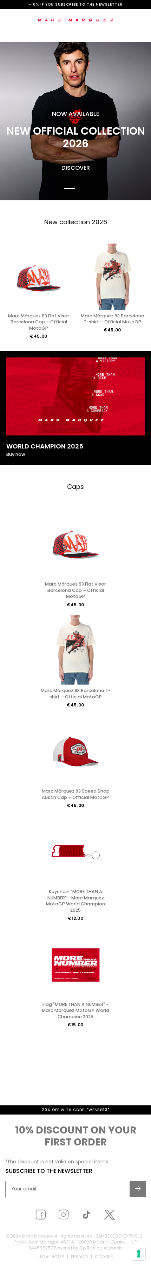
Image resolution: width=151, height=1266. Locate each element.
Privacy (79, 1256)
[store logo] (75, 20)
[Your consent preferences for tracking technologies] (138, 1253)
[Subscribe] (138, 1189)
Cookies (104, 1256)
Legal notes (51, 1256)
